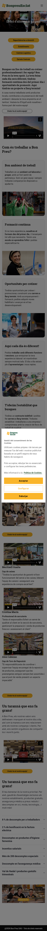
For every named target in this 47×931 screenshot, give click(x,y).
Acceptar (23, 480)
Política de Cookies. (33, 472)
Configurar (23, 488)
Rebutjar (23, 496)
